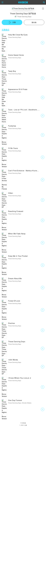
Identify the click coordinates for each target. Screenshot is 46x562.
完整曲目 (5, 29)
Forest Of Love (14, 301)
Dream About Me (15, 278)
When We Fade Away (17, 233)
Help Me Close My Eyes (18, 34)
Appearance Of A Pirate (17, 89)
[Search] (44, 2)
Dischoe (11, 323)
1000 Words (13, 359)
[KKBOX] (23, 2)
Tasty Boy (12, 71)
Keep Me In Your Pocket (18, 256)
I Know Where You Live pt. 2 (19, 378)
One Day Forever (15, 400)
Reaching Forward (15, 211)
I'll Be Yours (13, 148)
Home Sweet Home (16, 55)
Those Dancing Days (24, 16)
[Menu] (2, 2)
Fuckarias (12, 126)
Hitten (10, 193)
